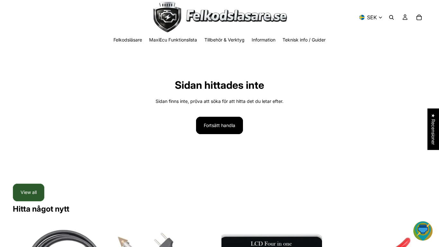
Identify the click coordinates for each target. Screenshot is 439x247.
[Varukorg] (419, 17)
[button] (423, 231)
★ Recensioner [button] (433, 129)
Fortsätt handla (219, 125)
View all (29, 192)
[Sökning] (391, 17)
